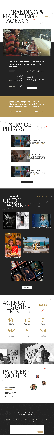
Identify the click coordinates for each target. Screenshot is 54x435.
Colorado (26, 419)
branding (34, 70)
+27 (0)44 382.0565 (35, 423)
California (18, 419)
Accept (40, 431)
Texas (46, 419)
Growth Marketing (12, 86)
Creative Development (12, 80)
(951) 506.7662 (18, 423)
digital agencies (29, 71)
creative (38, 70)
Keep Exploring (7, 419)
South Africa (34, 419)
